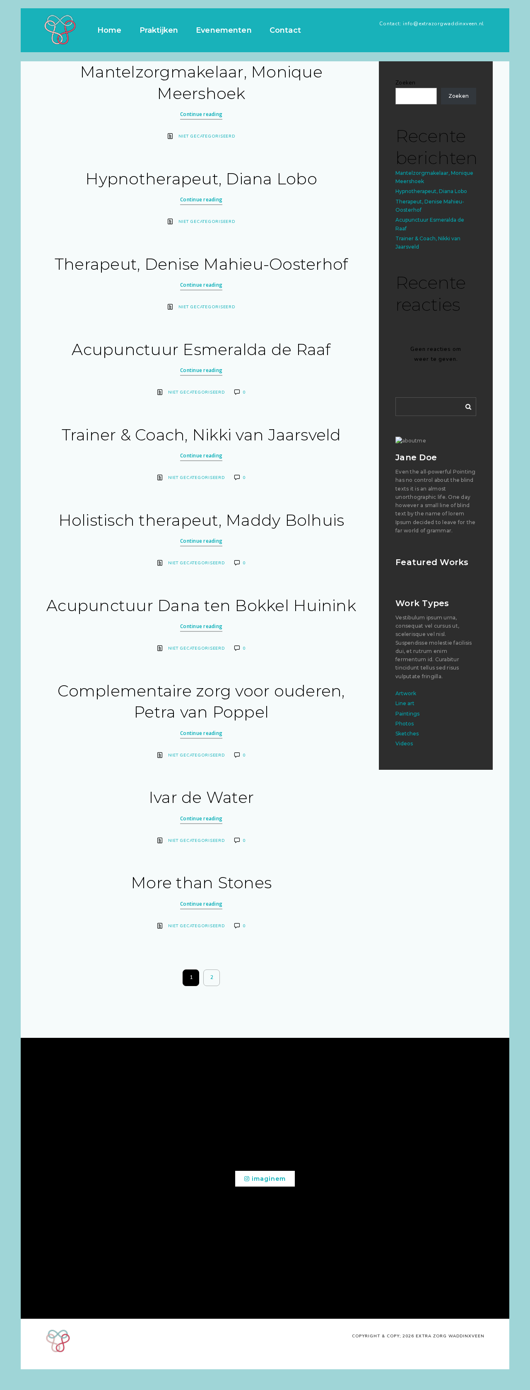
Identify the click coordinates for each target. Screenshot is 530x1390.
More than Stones (201, 882)
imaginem (268, 1178)
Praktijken (159, 30)
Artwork (405, 693)
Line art (404, 703)
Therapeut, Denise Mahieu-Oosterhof (201, 264)
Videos (404, 743)
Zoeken (405, 83)
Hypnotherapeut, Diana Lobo (201, 179)
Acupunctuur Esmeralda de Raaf (201, 349)
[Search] (465, 405)
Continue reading (201, 114)
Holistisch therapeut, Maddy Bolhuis (201, 520)
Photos (404, 723)
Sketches (407, 733)
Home (109, 30)
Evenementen (224, 30)
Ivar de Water (201, 797)
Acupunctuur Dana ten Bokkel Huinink (201, 605)
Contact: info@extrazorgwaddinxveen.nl (431, 23)
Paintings (407, 714)
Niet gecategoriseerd (207, 136)
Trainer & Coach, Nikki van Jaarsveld (201, 435)
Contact (285, 30)
